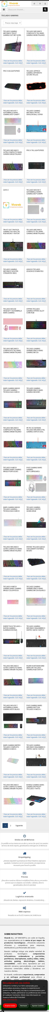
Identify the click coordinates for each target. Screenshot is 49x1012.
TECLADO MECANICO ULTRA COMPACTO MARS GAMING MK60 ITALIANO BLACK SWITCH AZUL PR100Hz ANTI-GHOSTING (12, 152)
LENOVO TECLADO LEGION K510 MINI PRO (35, 270)
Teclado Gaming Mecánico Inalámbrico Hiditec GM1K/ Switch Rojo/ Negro (36, 628)
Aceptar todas (10, 1005)
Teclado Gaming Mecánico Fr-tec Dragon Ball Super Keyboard (35, 112)
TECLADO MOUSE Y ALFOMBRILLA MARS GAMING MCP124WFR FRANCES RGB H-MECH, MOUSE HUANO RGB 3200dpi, (35, 192)
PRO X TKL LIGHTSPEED (35, 150)
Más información (10, 999)
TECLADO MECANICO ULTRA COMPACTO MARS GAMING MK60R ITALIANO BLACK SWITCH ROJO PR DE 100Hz (12, 668)
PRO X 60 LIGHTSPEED (11, 71)
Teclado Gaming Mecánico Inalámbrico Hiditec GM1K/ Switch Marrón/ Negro (36, 747)
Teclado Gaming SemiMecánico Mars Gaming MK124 (35, 350)
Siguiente (19, 825)
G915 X (6, 190)
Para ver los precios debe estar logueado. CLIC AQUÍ (12, 62)
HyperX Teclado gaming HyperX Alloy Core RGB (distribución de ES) (35, 311)
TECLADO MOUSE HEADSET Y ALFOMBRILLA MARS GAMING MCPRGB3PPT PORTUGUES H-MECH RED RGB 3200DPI (12, 311)
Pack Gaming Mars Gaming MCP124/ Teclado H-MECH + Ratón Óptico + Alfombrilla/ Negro (35, 707)
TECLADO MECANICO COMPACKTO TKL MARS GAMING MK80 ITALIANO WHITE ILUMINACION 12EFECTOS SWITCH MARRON (12, 350)
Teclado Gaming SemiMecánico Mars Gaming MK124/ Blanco (36, 588)
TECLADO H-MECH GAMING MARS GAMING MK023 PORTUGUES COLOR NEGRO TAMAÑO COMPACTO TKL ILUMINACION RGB (12, 469)
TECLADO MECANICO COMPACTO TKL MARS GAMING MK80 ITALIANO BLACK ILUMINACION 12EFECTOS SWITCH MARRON (36, 231)
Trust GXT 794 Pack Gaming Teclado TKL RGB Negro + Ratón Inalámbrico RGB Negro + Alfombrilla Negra (11, 231)
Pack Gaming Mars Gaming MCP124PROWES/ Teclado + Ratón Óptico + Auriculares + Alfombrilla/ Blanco (36, 469)
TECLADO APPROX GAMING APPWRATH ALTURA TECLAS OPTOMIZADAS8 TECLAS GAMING (36, 73)
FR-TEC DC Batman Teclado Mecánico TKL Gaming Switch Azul (36, 430)
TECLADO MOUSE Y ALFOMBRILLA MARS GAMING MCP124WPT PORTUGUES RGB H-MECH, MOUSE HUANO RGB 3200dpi (11, 112)
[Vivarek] (10, 4)
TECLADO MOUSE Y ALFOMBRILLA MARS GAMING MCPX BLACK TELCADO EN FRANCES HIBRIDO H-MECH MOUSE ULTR (12, 707)
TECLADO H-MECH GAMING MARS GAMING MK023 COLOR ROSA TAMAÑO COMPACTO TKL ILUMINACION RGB (12, 588)
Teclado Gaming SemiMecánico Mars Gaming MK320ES (35, 390)
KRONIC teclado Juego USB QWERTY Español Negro (36, 549)
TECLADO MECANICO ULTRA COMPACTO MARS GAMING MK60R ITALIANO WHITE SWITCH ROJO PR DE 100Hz (12, 787)
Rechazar (23, 1005)
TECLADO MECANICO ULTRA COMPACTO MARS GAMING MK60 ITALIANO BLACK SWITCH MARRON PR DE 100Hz (12, 549)
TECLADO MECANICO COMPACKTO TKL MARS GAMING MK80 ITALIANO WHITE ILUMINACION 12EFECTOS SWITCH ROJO (36, 33)
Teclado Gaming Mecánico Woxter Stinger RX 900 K (10, 271)
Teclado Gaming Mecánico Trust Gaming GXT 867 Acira (12, 33)
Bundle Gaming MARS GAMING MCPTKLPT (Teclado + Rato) (35, 787)
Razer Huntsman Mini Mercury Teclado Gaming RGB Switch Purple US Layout (35, 668)
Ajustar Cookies (38, 1005)
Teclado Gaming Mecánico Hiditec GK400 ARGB (34, 509)
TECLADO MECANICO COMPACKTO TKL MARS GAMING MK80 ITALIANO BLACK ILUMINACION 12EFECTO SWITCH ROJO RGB (12, 430)
